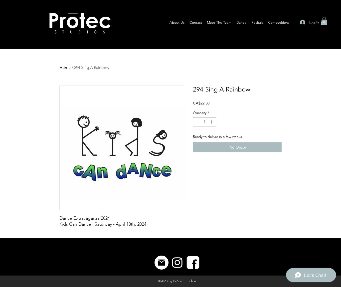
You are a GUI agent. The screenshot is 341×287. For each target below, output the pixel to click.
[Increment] (212, 121)
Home (65, 67)
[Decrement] (197, 121)
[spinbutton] (204, 121)
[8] (193, 263)
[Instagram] (177, 263)
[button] (324, 21)
